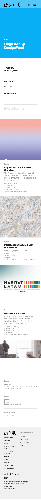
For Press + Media (9, 468)
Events (6, 459)
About (6, 444)
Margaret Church (17, 191)
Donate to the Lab (9, 488)
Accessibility (8, 486)
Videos (6, 462)
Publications (24, 439)
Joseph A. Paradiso (23, 259)
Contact (22, 445)
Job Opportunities (26, 442)
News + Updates (9, 438)
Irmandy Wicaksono (10, 259)
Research (7, 441)
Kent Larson (8, 191)
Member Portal (8, 465)
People (6, 456)
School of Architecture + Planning (14, 484)
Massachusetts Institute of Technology (16, 482)
